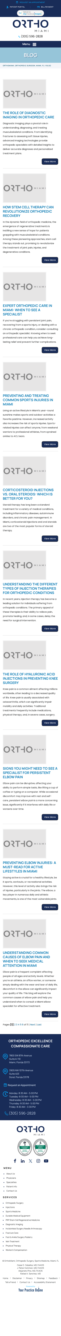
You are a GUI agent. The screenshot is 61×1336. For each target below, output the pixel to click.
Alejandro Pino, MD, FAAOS (30, 1270)
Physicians (11, 1178)
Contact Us (11, 1190)
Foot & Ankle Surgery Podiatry (19, 1237)
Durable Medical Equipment (18, 1215)
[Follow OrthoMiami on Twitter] (30, 1161)
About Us (10, 1173)
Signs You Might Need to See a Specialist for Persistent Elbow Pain (30, 772)
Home (5, 1278)
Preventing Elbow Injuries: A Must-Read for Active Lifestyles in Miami (29, 867)
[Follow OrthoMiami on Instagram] (38, 1161)
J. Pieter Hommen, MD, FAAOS (30, 1268)
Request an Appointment (32, 2)
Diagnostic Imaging (14, 1224)
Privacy (29, 1278)
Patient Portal (17, 7)
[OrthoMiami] (30, 25)
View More (50, 161)
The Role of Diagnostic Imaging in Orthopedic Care (28, 114)
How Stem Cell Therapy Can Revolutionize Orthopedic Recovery (28, 211)
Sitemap (41, 1278)
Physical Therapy (13, 1245)
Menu (26, 44)
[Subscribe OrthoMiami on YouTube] (46, 1161)
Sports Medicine (13, 1211)
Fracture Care (12, 1232)
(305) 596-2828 (32, 36)
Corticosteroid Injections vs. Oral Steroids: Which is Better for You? (28, 494)
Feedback (53, 1278)
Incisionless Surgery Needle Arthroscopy (24, 1228)
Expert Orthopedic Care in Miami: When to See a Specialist (27, 309)
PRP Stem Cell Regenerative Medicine (23, 1220)
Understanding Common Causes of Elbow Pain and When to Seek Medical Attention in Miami (26, 959)
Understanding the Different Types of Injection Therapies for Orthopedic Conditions (30, 588)
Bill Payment (47, 7)
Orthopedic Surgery (14, 1203)
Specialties (11, 1182)
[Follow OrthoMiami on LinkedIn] (23, 1161)
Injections (10, 1207)
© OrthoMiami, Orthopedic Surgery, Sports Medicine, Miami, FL (30, 1260)
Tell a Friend (10, 1282)
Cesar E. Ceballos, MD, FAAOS (30, 1265)
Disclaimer (17, 1278)
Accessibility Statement (45, 1282)
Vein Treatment (12, 1241)
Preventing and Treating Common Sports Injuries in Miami (28, 399)
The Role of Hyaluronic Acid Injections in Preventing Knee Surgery (30, 678)
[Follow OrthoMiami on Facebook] (15, 1161)
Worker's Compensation (16, 1250)
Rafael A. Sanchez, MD (30, 1273)
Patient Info (11, 1186)
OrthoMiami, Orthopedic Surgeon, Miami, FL (23, 65)
